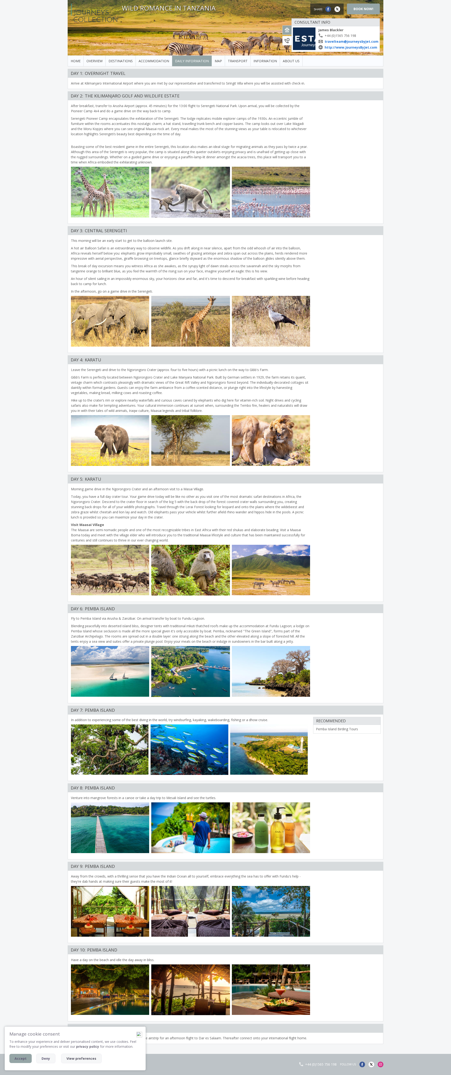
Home (76, 61)
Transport (238, 61)
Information (265, 61)
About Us (291, 61)
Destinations (121, 61)
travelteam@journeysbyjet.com (351, 41)
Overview (94, 61)
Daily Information (192, 61)
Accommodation (154, 61)
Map (218, 61)
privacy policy (87, 1046)
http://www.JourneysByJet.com (351, 47)
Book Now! (363, 9)
